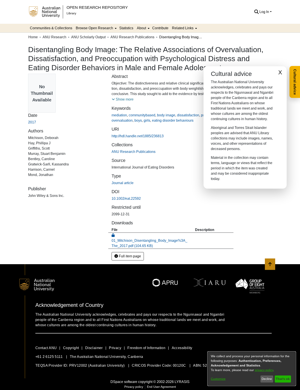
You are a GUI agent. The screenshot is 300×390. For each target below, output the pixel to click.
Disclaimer (94, 348)
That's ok (283, 379)
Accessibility (182, 348)
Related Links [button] (182, 28)
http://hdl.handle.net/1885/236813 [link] (138, 136)
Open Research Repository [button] (97, 7)
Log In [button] (264, 12)
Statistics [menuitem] (126, 28)
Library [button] (71, 13)
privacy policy (264, 370)
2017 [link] (32, 122)
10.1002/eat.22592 (126, 198)
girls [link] (147, 120)
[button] (256, 12)
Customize (218, 379)
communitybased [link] (142, 115)
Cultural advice (295, 82)
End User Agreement (161, 386)
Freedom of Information (146, 348)
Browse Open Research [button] (94, 28)
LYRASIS (182, 382)
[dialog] (252, 369)
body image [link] (166, 115)
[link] (133, 152)
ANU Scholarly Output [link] (88, 37)
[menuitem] (95, 28)
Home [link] (33, 37)
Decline (267, 379)
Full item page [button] (129, 256)
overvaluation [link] (122, 120)
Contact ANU (46, 348)
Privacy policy (133, 386)
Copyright (71, 348)
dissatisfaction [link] (188, 115)
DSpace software (123, 382)
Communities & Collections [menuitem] (51, 28)
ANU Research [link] (54, 37)
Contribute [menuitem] (160, 28)
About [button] (141, 28)
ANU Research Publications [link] (132, 37)
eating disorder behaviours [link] (172, 120)
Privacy (115, 348)
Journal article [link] (123, 183)
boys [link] (138, 120)
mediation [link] (119, 115)
